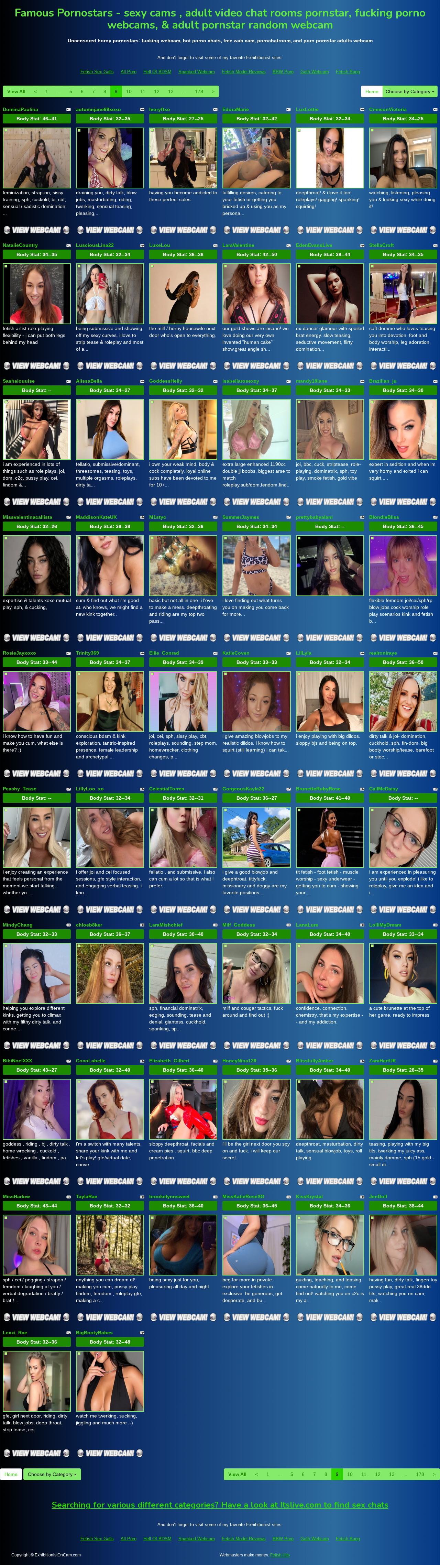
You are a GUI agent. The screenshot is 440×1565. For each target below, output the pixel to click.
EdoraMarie (235, 109)
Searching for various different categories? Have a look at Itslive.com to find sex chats (220, 1504)
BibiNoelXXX (17, 1060)
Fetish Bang (348, 71)
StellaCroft (381, 245)
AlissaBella (89, 381)
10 (129, 91)
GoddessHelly (165, 381)
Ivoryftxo (159, 109)
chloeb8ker (89, 925)
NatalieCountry (20, 245)
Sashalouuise (19, 381)
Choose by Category (409, 91)
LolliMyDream (385, 925)
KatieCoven (236, 653)
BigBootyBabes (94, 1332)
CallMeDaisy (383, 788)
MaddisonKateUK (96, 517)
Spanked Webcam (196, 71)
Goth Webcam (314, 71)
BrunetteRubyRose (318, 788)
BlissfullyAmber (314, 1060)
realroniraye (383, 653)
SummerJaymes (240, 517)
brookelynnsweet (169, 1196)
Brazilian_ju (383, 381)
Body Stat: (36, 118)
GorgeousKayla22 (243, 788)
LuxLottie (307, 109)
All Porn (128, 71)
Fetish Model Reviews (244, 71)
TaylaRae (86, 1196)
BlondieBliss (384, 517)
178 (199, 91)
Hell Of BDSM (157, 71)
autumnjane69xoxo (98, 109)
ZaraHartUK (382, 1060)
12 (157, 91)
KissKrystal (309, 1196)
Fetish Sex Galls (97, 71)
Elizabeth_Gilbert (169, 1060)
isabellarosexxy (240, 381)
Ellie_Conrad (164, 653)
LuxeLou (159, 245)
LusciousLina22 (95, 245)
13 (171, 91)
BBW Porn (283, 71)
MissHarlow (16, 1196)
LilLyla (303, 653)
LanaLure (307, 925)
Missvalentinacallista (27, 517)
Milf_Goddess (238, 925)
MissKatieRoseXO (243, 1196)
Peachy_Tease (19, 788)
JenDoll (378, 1196)
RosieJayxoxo (19, 653)
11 (142, 91)
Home (371, 91)
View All (16, 91)
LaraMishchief (166, 925)
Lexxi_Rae (15, 1332)
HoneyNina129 (239, 1060)
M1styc (157, 517)
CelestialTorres (166, 788)
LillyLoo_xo (90, 788)
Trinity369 (87, 653)
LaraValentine (238, 245)
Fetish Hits (280, 1555)
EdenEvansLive (314, 245)
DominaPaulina (20, 109)
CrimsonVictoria (388, 109)
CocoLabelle (91, 1060)
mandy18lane (311, 381)
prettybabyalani (314, 517)
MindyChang (18, 925)
